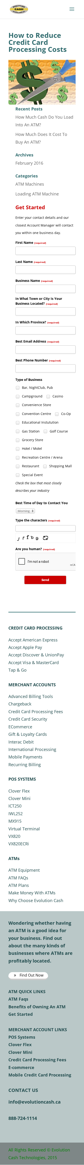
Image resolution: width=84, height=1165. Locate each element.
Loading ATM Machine (37, 194)
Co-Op (65, 413)
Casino (57, 396)
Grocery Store (32, 440)
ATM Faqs (18, 999)
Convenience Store (36, 405)
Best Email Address (37, 341)
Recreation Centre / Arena (42, 457)
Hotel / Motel (31, 448)
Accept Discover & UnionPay (36, 655)
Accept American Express (33, 640)
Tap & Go (17, 670)
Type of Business (28, 379)
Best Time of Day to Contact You (41, 503)
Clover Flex (19, 791)
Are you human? (35, 549)
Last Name (30, 261)
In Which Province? (37, 322)
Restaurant (30, 466)
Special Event (32, 475)
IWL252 (15, 813)
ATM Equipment (24, 870)
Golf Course (58, 431)
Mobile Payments (25, 757)
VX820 (14, 836)
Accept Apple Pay (25, 647)
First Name (30, 242)
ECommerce (20, 726)
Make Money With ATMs (32, 893)
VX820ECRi (18, 843)
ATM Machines (29, 184)
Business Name (34, 280)
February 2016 (29, 163)
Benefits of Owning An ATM (37, 1006)
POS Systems (21, 1037)
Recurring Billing (24, 764)
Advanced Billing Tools (30, 696)
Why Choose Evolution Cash (35, 900)
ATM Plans (18, 885)
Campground (31, 396)
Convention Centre (36, 413)
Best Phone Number (38, 360)
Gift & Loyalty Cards (27, 734)
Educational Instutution (40, 422)
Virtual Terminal (24, 829)
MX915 (14, 821)
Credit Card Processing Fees (35, 711)
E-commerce (21, 1067)
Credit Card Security (27, 719)
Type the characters (37, 520)
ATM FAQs (18, 878)
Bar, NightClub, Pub (37, 387)
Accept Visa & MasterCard (33, 662)
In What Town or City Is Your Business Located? (38, 301)
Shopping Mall (60, 466)
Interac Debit (21, 742)
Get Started (20, 1014)
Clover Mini (19, 798)
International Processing (32, 749)
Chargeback (19, 704)
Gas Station (30, 431)
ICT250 (14, 806)
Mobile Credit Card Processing (39, 1075)
